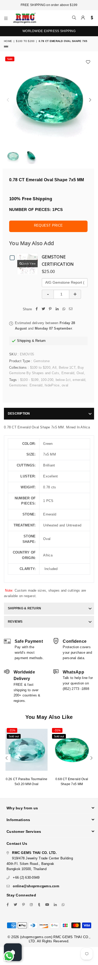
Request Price (48, 225)
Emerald (67, 373)
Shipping (24, 341)
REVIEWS (15, 621)
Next (90, 100)
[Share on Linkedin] (57, 309)
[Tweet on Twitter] (43, 309)
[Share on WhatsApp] (63, 309)
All (54, 367)
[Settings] (91, 18)
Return (40, 341)
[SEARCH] (74, 18)
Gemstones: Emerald (26, 385)
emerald (79, 380)
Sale (10, 58)
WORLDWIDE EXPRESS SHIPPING (49, 31)
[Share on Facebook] (36, 309)
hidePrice (52, 385)
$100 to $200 (25, 41)
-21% (12, 730)
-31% (57, 730)
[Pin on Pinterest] (50, 309)
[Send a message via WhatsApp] (9, 956)
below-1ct (63, 380)
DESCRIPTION (19, 413)
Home (8, 41)
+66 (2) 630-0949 (26, 877)
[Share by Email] (70, 309)
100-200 (47, 380)
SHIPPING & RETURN (24, 608)
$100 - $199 (29, 380)
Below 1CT (67, 367)
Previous (8, 100)
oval (65, 385)
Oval (80, 373)
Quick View (29, 263)
